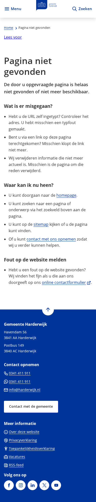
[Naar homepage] (46, 9)
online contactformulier (66, 282)
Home (8, 27)
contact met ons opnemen (51, 239)
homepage (66, 195)
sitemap (40, 224)
